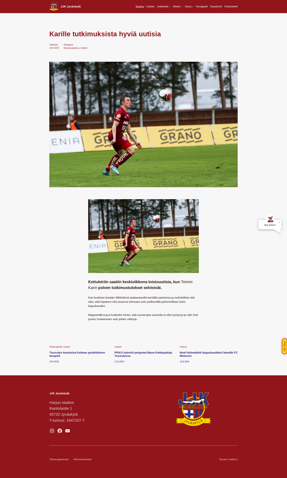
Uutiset (84, 48)
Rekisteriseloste (83, 459)
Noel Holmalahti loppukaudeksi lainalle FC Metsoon (209, 354)
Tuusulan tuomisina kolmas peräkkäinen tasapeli (77, 354)
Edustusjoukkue (71, 48)
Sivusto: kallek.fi (228, 459)
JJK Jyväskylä (71, 6)
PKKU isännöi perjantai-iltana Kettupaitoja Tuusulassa (143, 354)
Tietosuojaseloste (59, 459)
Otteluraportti (55, 346)
